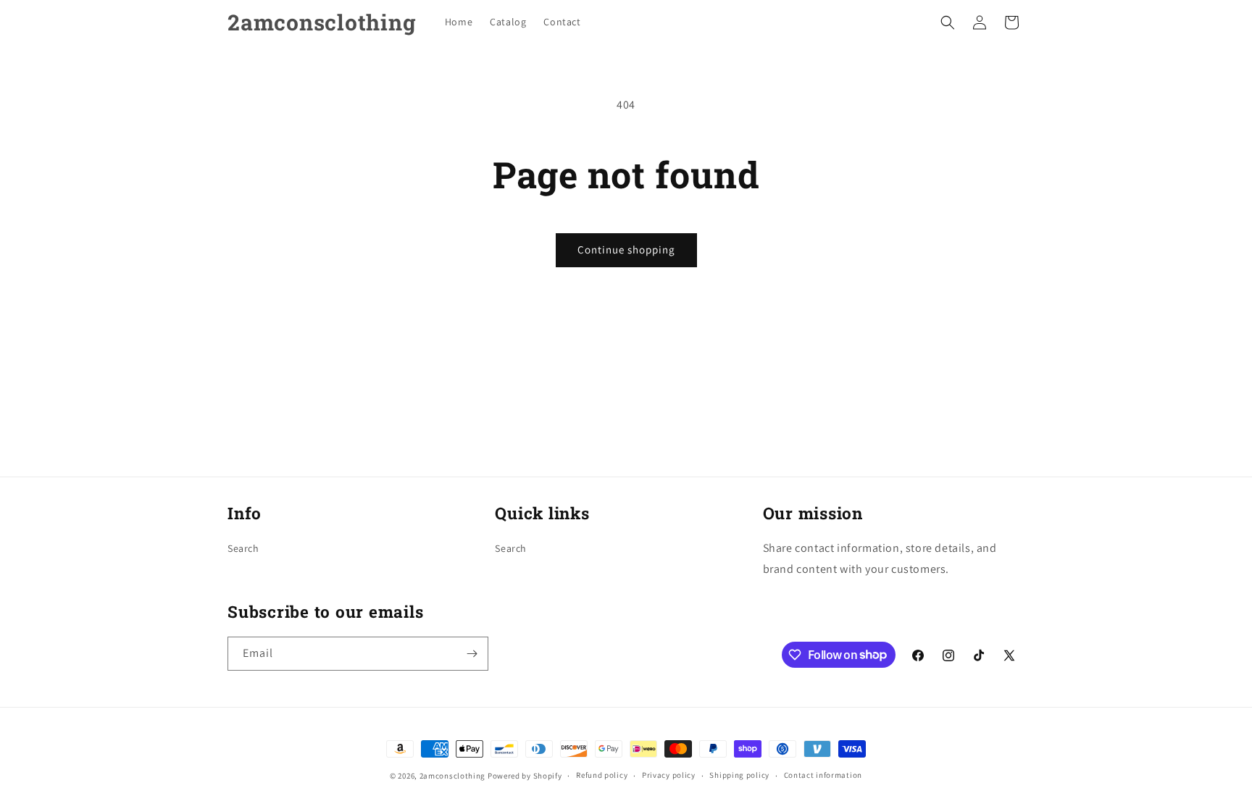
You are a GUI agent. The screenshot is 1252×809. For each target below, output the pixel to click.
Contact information (823, 775)
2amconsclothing (453, 776)
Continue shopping (626, 249)
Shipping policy (739, 775)
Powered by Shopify (525, 776)
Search (243, 548)
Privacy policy (669, 775)
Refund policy (601, 775)
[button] (948, 22)
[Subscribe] (472, 654)
